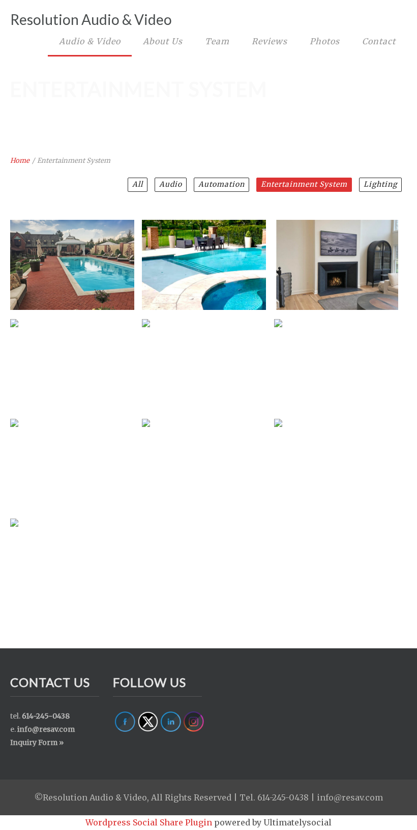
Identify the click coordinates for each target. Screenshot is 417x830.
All (137, 184)
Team (217, 41)
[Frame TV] (335, 258)
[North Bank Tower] (335, 457)
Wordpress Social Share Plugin (149, 822)
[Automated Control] (71, 557)
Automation (221, 184)
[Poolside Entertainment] (71, 258)
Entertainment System (304, 184)
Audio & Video (90, 41)
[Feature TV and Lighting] (203, 357)
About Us (163, 41)
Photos (325, 41)
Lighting (380, 184)
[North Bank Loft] (203, 457)
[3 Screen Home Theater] (335, 357)
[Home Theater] (71, 457)
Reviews (269, 41)
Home (19, 160)
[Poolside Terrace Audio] (203, 258)
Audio (170, 184)
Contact (379, 41)
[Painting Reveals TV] (71, 357)
